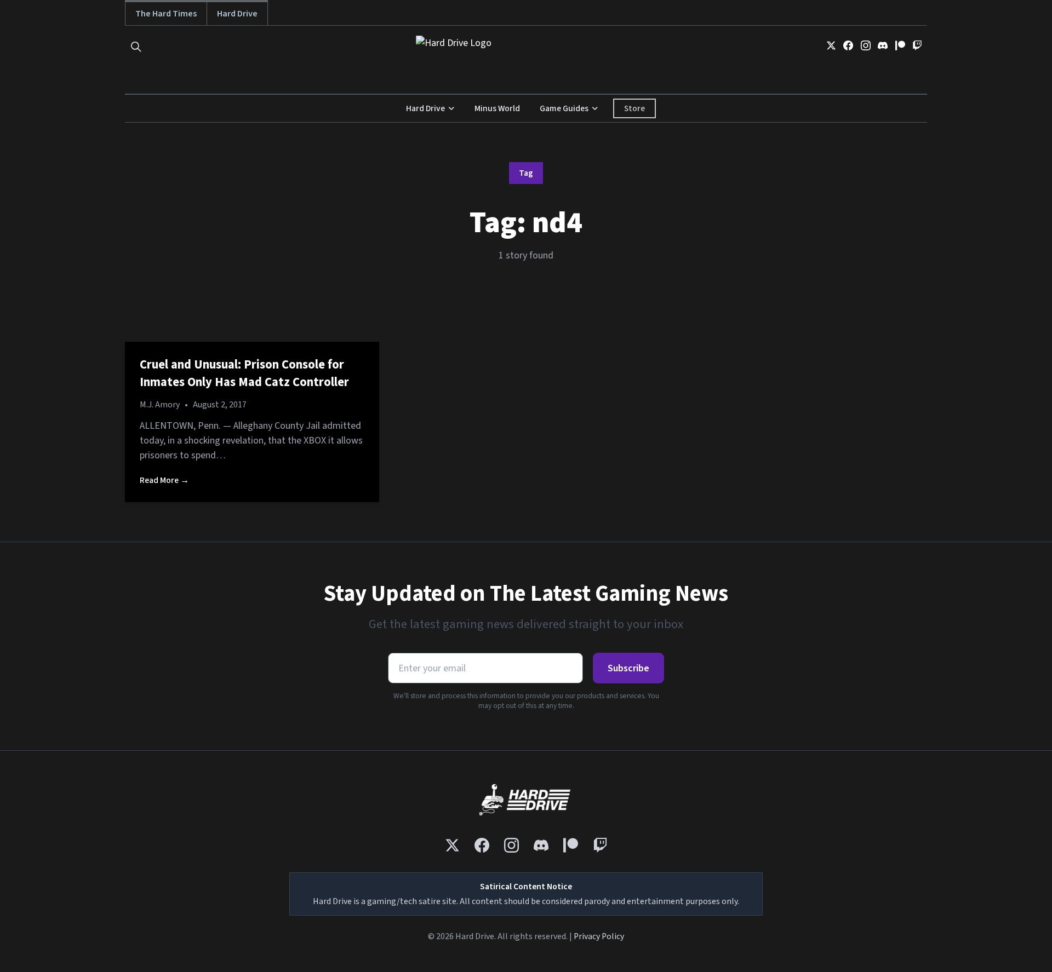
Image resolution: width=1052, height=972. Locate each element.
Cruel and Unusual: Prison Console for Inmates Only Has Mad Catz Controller (244, 373)
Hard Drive (237, 13)
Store (634, 108)
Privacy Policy (599, 936)
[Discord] (883, 45)
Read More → (164, 480)
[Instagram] (866, 45)
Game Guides (564, 108)
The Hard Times (166, 13)
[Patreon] (900, 45)
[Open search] (136, 47)
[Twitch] (917, 45)
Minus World (497, 108)
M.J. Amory (160, 405)
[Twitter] (831, 45)
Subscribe (628, 668)
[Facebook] (848, 45)
